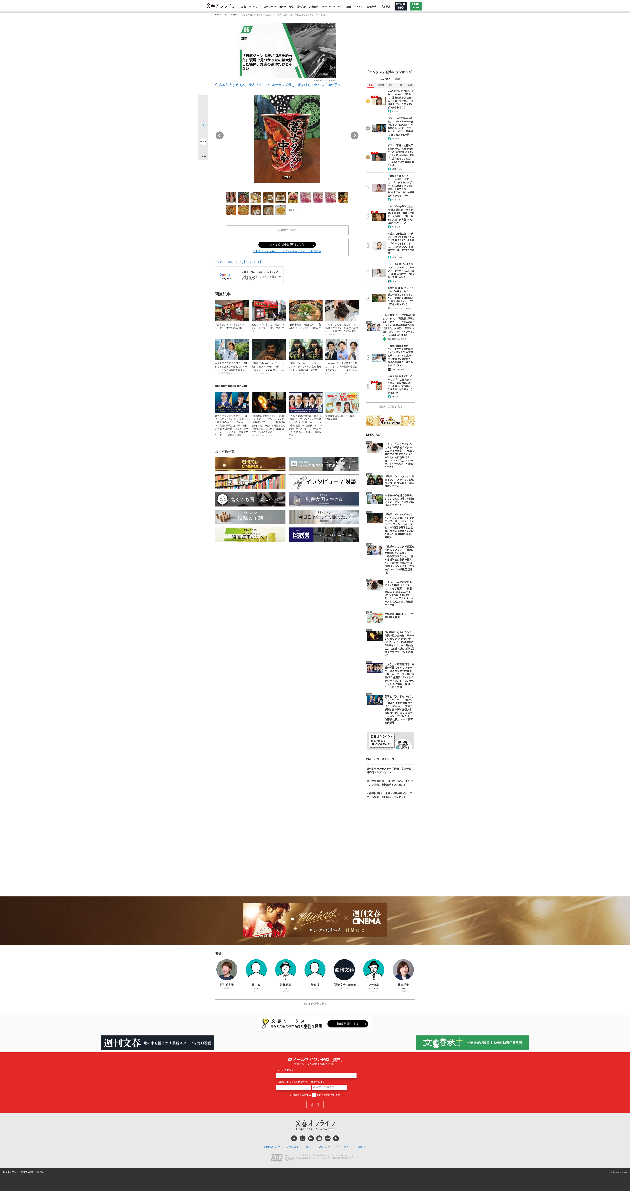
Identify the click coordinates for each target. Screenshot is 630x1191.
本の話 (40, 1172)
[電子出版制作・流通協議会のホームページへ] (277, 1158)
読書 (348, 6)
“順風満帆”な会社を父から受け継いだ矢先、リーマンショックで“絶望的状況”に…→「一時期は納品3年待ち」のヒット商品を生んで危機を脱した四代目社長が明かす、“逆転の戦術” (268, 425)
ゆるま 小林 (395, 199)
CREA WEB (27, 1172)
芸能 (230, 262)
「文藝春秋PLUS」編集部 (396, 339)
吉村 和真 (395, 396)
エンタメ (226, 15)
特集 (281, 6)
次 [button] (354, 135)
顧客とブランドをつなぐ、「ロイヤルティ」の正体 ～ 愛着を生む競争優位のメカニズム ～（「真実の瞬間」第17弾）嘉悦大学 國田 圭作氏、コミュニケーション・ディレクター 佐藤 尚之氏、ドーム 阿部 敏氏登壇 (231, 427)
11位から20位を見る (390, 406)
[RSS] (336, 1138)
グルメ (239, 262)
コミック (359, 6)
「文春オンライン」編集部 (401, 308)
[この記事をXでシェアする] (203, 101)
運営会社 (362, 1147)
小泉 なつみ (395, 281)
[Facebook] (294, 1138)
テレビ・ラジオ (252, 262)
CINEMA (338, 6)
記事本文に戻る (287, 230)
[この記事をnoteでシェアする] (203, 142)
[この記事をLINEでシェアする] (203, 132)
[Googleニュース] (319, 1138)
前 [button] (220, 135)
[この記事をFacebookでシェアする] (203, 111)
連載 (291, 6)
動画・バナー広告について (318, 1147)
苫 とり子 (395, 111)
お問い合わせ (293, 1147)
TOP (217, 15)
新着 (243, 6)
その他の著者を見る (315, 1003)
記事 (235, 15)
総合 (397, 78)
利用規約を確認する (300, 1095)
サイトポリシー (344, 1147)
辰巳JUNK (395, 138)
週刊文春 (301, 6)
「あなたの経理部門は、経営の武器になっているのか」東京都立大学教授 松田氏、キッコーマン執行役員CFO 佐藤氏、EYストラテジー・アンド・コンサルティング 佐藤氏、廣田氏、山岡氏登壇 (305, 427)
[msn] (328, 1138)
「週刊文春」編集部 (398, 369)
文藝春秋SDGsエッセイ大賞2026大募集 (339, 419)
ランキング (255, 6)
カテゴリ (268, 6)
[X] (302, 1138)
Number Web (10, 1172)
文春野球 (371, 6)
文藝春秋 (313, 6)
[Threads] (311, 1138)
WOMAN (326, 6)
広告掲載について (272, 1147)
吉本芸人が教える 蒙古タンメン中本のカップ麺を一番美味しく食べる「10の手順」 (281, 85)
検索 (388, 6)
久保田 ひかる (396, 169)
